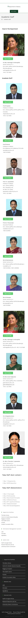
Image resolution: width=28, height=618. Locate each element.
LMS (2, 531)
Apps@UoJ (3, 535)
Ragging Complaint (5, 519)
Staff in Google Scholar (6, 543)
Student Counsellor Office (7, 524)
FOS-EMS (3, 533)
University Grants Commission (8, 546)
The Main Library (5, 515)
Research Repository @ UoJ (7, 544)
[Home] (1, 19)
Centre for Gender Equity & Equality (9, 517)
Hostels (3, 522)
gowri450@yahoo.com (8, 384)
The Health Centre (5, 520)
